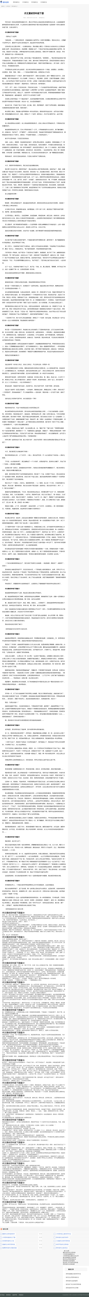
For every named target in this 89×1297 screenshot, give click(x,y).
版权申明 (15, 1295)
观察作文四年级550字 (8, 1234)
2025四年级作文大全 (8, 1241)
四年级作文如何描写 (69, 1261)
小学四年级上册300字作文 (63, 1234)
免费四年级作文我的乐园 (9, 1248)
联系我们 (8, 1295)
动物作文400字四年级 (8, 1244)
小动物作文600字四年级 (63, 1241)
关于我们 (2, 1295)
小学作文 (8, 6)
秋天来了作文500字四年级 (70, 1262)
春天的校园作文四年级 (69, 1257)
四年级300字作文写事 (72, 1288)
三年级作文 (25, 2)
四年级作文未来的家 (69, 1264)
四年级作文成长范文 (62, 1248)
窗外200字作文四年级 (69, 1252)
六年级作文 (43, 2)
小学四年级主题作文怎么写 (71, 1256)
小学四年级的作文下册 (8, 1237)
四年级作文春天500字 (62, 1237)
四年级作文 (16, 2)
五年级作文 (34, 2)
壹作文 (3, 6)
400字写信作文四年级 (62, 1244)
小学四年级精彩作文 (69, 1254)
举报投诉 (21, 1295)
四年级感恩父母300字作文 (73, 1274)
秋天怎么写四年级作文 (69, 1259)
